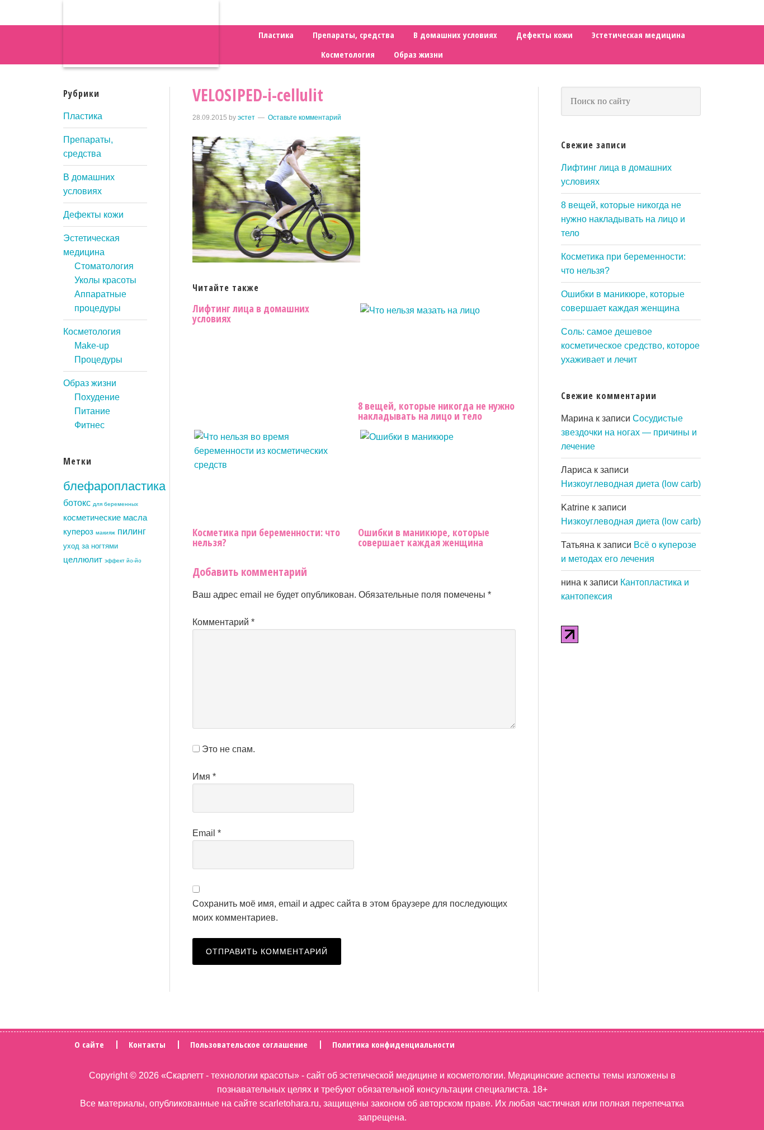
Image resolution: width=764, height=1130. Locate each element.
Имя (204, 776)
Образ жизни (89, 383)
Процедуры (98, 359)
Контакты (147, 1044)
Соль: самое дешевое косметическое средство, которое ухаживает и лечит (630, 345)
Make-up (91, 345)
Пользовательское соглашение (249, 1044)
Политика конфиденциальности (393, 1044)
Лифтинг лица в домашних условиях (250, 313)
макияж (105, 532)
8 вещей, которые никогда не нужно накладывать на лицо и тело (436, 411)
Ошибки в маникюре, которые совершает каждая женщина (423, 537)
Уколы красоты (105, 280)
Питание (92, 411)
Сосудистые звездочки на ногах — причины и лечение (629, 432)
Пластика (82, 116)
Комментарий (223, 622)
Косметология (92, 331)
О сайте (89, 1044)
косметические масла (105, 517)
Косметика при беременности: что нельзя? (266, 537)
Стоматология (104, 266)
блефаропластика (114, 486)
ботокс (77, 503)
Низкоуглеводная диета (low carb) (631, 484)
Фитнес (89, 425)
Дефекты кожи (93, 214)
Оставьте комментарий (304, 117)
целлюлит (82, 559)
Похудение (97, 397)
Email (206, 833)
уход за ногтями (90, 546)
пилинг (131, 531)
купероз (78, 531)
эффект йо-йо (123, 560)
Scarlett (141, 33)
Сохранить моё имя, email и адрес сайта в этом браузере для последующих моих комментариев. (349, 910)
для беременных (115, 504)
